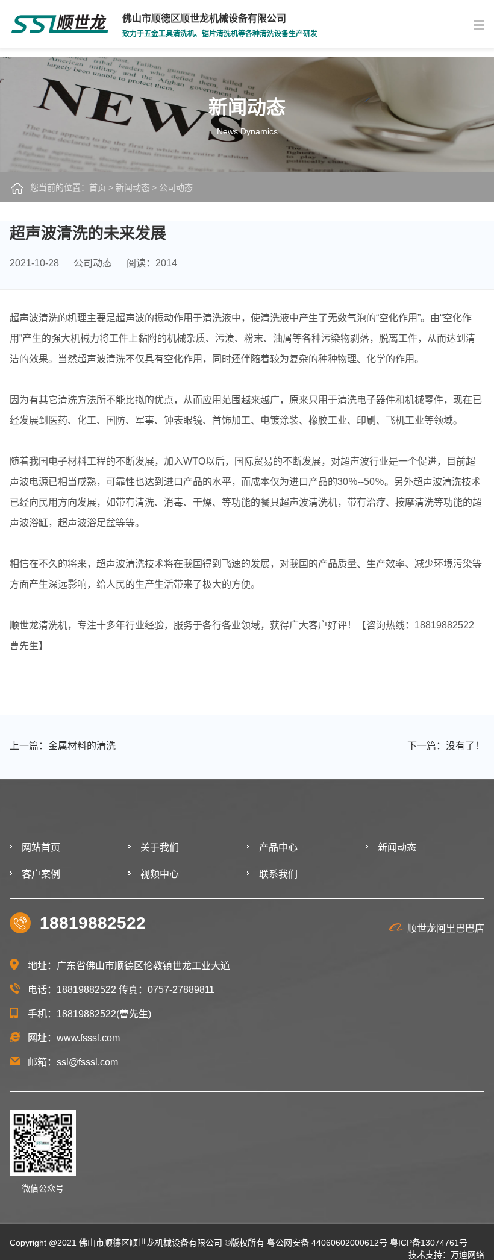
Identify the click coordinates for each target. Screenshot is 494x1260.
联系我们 (278, 874)
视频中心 (159, 874)
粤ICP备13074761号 (428, 1242)
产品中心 (278, 847)
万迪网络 (467, 1254)
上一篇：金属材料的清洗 (63, 746)
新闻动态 (132, 187)
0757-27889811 (181, 990)
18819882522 (93, 923)
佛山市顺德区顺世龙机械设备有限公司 (150, 1242)
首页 (97, 187)
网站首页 (41, 847)
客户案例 (41, 874)
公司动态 (176, 187)
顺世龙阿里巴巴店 (445, 928)
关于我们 (159, 847)
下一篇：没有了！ (445, 746)
